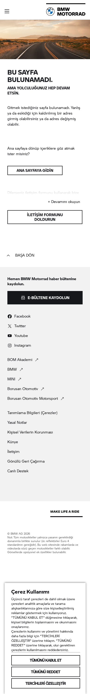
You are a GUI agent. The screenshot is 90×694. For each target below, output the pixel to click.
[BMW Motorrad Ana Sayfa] (65, 11)
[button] (7, 11)
